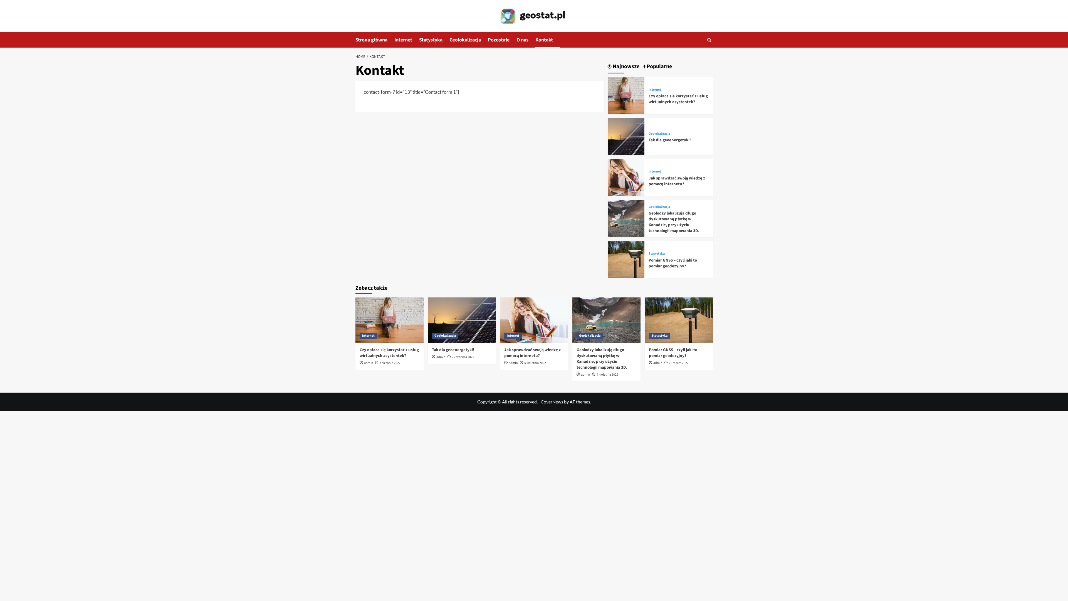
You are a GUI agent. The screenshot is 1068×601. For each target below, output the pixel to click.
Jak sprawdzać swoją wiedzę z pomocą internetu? (677, 181)
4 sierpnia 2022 (390, 363)
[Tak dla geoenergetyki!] (626, 136)
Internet (403, 39)
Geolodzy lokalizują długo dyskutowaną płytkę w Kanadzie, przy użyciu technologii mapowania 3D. (674, 222)
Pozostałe (499, 39)
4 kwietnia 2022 (607, 374)
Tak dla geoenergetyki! (670, 140)
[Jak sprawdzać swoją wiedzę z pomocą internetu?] (626, 176)
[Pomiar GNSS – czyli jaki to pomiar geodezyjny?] (626, 259)
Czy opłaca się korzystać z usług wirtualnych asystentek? (678, 99)
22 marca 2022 (679, 363)
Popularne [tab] (659, 66)
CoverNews (552, 401)
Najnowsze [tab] (625, 66)
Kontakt (544, 39)
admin (368, 363)
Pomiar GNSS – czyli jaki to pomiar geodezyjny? (673, 263)
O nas (522, 39)
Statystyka (430, 39)
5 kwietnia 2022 (535, 363)
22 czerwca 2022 (463, 357)
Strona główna (371, 39)
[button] (709, 40)
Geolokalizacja (465, 39)
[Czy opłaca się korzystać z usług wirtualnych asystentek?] (626, 95)
